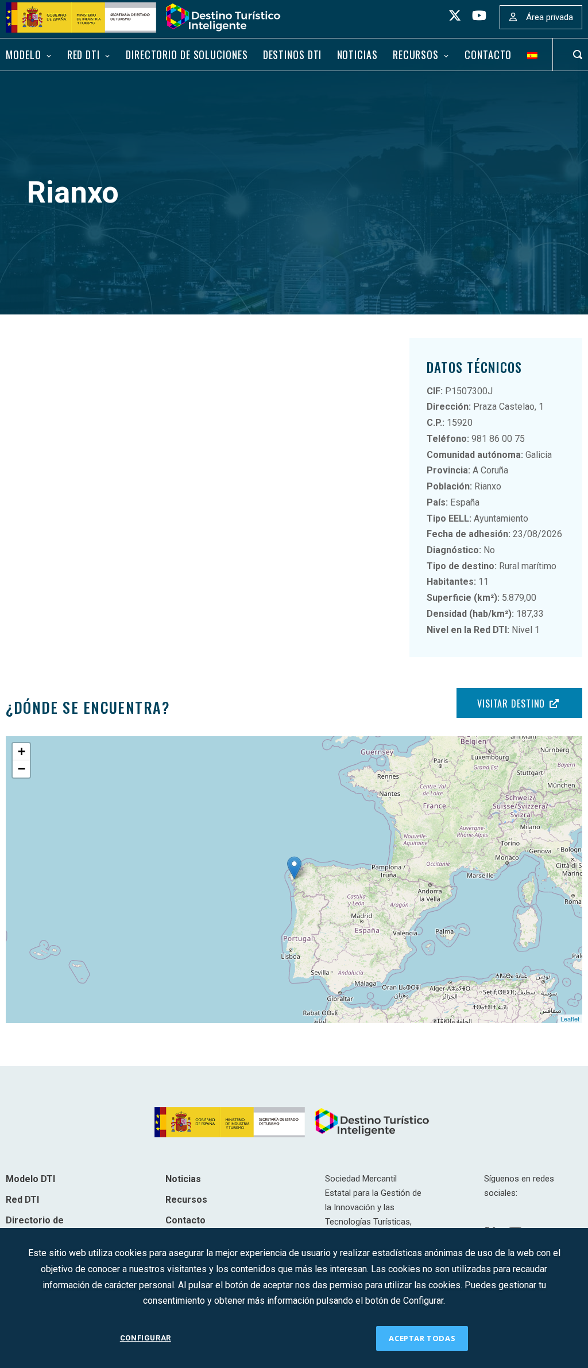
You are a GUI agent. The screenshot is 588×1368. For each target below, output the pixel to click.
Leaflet (569, 1018)
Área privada (549, 17)
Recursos (416, 54)
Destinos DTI (292, 54)
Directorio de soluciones (186, 54)
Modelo (23, 54)
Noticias (357, 54)
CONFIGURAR (145, 1338)
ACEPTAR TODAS (422, 1338)
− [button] (21, 768)
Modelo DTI (30, 1178)
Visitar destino (511, 703)
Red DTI (83, 54)
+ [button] (21, 751)
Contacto (488, 54)
